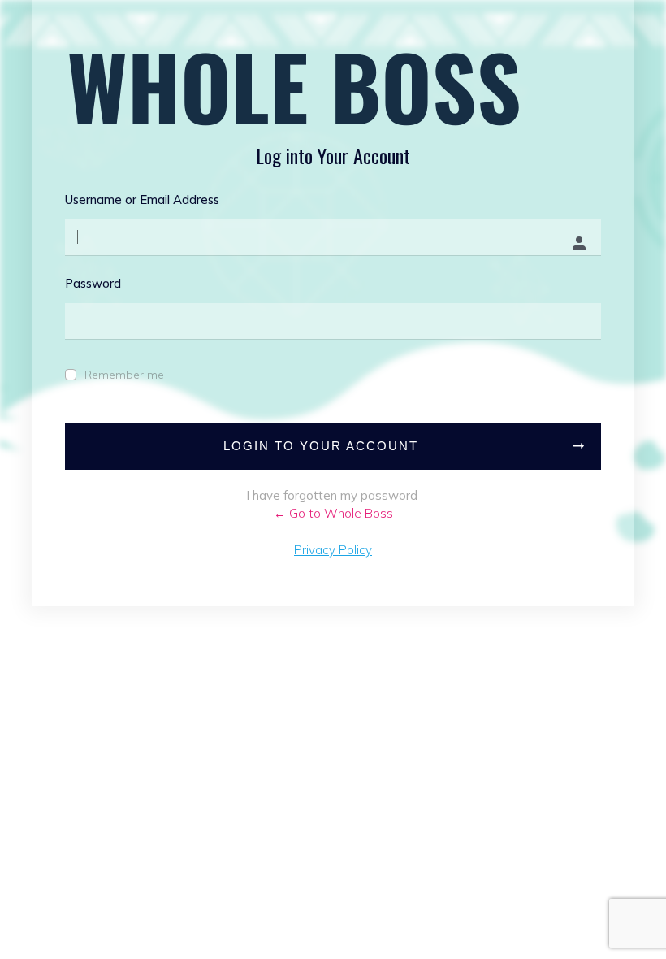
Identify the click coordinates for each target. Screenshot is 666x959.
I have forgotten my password (331, 495)
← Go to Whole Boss (333, 513)
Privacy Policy (333, 550)
